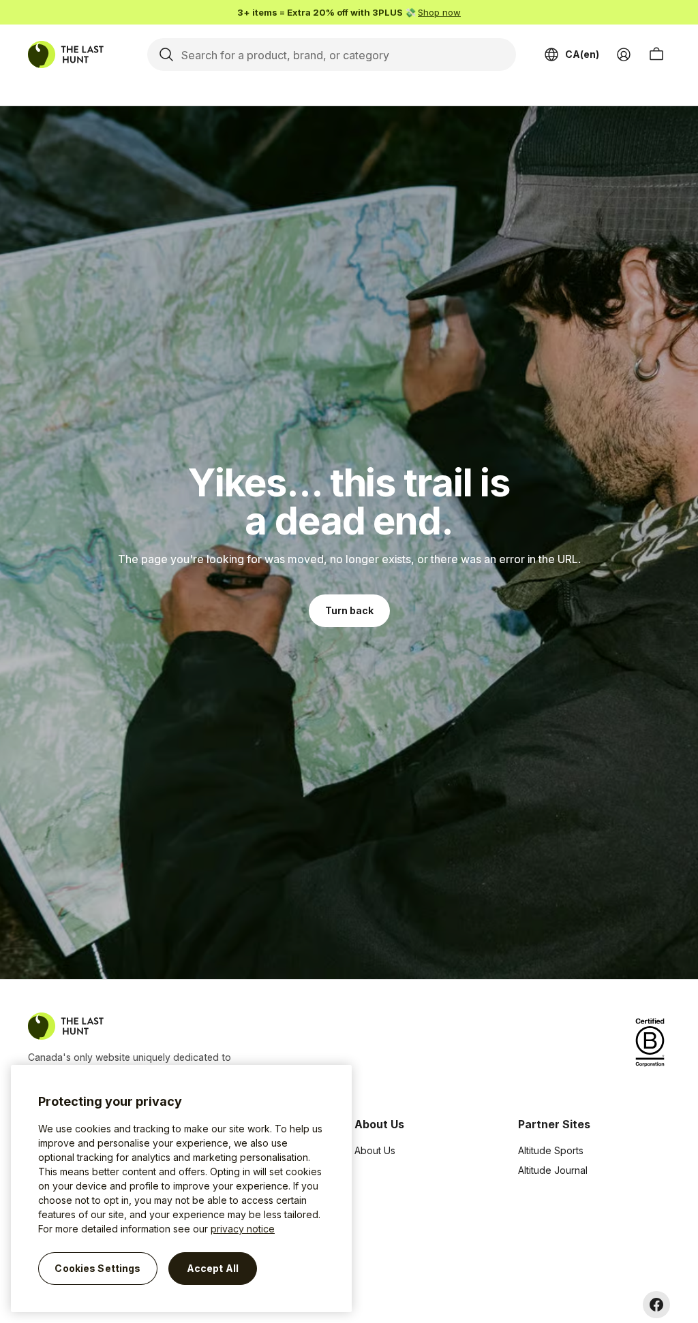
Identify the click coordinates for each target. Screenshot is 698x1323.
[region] (181, 1188)
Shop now (439, 12)
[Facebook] (656, 1304)
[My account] (623, 54)
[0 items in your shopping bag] (656, 54)
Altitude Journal (553, 1170)
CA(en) (582, 54)
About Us (374, 1150)
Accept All (213, 1268)
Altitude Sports (550, 1150)
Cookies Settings (97, 1268)
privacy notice (243, 1228)
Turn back (349, 610)
